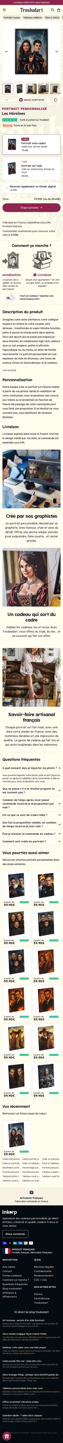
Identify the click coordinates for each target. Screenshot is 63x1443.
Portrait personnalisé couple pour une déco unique (51, 1167)
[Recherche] (52, 10)
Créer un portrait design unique (11, 1163)
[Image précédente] (7, 52)
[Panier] (59, 10)
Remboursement (43, 1275)
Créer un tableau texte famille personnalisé (31, 1163)
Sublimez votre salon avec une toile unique (24, 1347)
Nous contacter (15, 1234)
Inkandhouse (42, 1298)
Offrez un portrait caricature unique (20, 1402)
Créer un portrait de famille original (51, 1159)
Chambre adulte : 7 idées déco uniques (22, 1415)
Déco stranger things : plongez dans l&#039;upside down (31, 1374)
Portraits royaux (12, 17)
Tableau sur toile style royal (31, 1180)
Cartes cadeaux (12, 1275)
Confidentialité (43, 1271)
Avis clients (8, 1266)
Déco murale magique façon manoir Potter (24, 1334)
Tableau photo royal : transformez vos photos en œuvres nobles (11, 1176)
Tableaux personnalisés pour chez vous (22, 1388)
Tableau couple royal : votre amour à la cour (51, 1172)
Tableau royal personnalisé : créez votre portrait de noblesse (11, 1180)
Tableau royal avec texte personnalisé (31, 1176)
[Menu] (8, 10)
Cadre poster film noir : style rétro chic (21, 1361)
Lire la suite (9, 370)
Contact (7, 1271)
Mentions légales (44, 1266)
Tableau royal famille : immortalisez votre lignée (51, 1176)
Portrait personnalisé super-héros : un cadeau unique (31, 1172)
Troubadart (41, 1302)
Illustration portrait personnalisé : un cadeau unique (11, 1167)
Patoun (38, 1294)
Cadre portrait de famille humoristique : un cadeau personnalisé (31, 1159)
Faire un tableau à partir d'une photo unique (51, 1163)
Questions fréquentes (15, 1284)
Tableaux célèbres (32, 17)
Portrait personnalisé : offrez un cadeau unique (11, 1172)
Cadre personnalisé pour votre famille (11, 1159)
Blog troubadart (12, 1288)
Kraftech (24, 1432)
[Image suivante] (56, 52)
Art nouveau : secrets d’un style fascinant (23, 1320)
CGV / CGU (40, 1279)
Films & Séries (52, 17)
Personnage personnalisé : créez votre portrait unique (31, 1167)
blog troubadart (39, 1312)
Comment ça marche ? (15, 1279)
